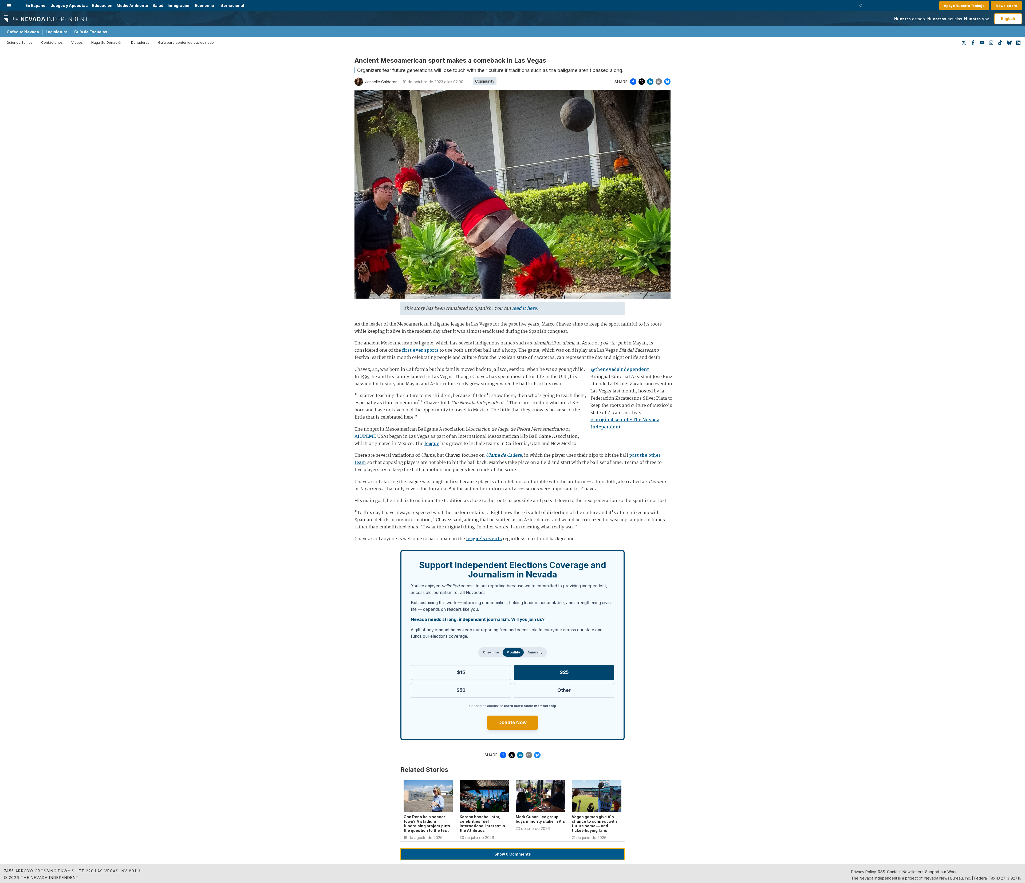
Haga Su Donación (107, 42)
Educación (102, 5)
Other (564, 690)
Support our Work (941, 871)
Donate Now (512, 722)
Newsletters (1006, 5)
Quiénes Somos (19, 42)
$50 (461, 690)
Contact (894, 871)
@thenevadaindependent (619, 369)
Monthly (513, 652)
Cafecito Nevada (23, 32)
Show (512, 854)
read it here (524, 308)
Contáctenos (52, 42)
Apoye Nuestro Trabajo (964, 5)
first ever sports (420, 350)
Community (484, 81)
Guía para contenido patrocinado (186, 42)
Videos (77, 42)
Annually (534, 652)
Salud (157, 5)
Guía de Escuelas (90, 32)
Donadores (140, 42)
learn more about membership (530, 706)
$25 (564, 672)
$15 (461, 672)
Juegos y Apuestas (69, 5)
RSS (881, 871)
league (431, 443)
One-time (491, 652)
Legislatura (57, 32)
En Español (35, 5)
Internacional (231, 5)
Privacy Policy (863, 871)
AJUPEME (365, 436)
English (1008, 18)
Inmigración (179, 5)
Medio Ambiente (132, 5)
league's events (484, 539)
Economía (204, 5)
